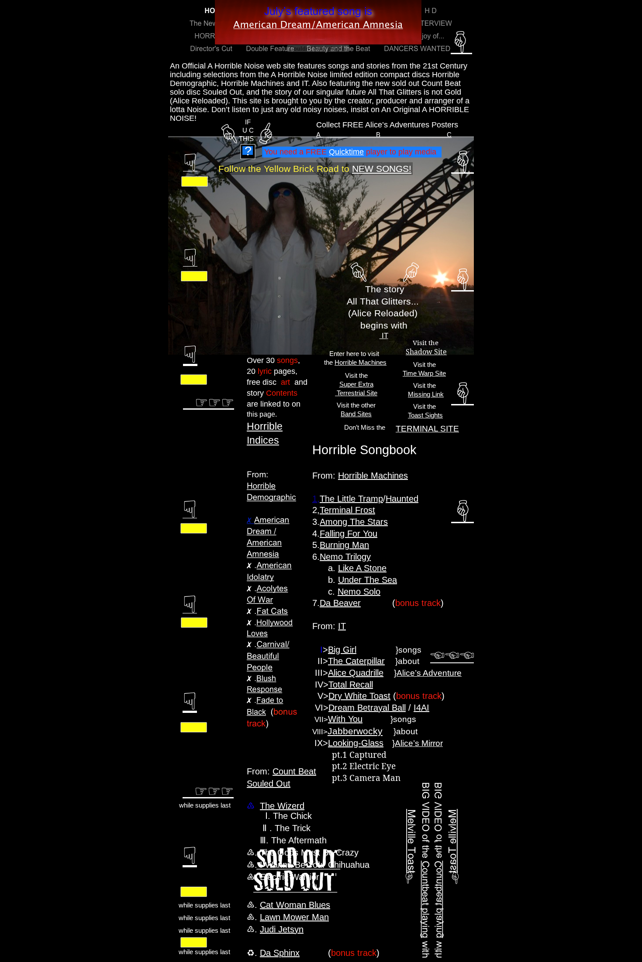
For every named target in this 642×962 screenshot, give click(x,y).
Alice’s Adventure (429, 673)
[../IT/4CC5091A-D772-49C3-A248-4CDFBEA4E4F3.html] (184, 543)
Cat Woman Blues (295, 905)
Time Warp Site (424, 373)
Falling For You (348, 533)
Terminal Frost (347, 510)
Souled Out (268, 783)
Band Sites (356, 414)
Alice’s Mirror (419, 743)
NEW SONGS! (381, 169)
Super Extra (356, 384)
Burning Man (344, 545)
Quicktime (346, 151)
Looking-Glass (355, 743)
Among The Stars (354, 522)
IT (384, 336)
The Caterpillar (356, 661)
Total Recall (350, 684)
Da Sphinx (280, 953)
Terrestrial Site (356, 393)
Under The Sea (367, 580)
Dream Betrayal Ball (367, 707)
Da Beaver (340, 603)
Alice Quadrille (355, 673)
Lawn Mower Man (294, 917)
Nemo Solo (359, 591)
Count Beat (294, 771)
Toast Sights (425, 415)
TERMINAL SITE (427, 428)
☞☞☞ (208, 791)
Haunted (402, 498)
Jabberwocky (355, 731)
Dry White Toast (359, 696)
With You (345, 719)
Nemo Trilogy (345, 556)
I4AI (421, 707)
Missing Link (426, 394)
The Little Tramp (351, 498)
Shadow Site (426, 351)
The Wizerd (282, 806)
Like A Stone (362, 568)
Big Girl (342, 649)
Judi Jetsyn (282, 929)
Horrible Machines (361, 362)
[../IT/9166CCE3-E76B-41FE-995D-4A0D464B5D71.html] (184, 184)
